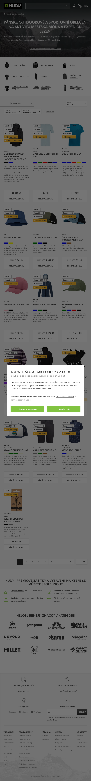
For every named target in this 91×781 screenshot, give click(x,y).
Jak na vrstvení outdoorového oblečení (45, 48)
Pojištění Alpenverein (62, 736)
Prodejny (80, 736)
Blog (5, 764)
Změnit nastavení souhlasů (28, 768)
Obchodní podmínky (25, 743)
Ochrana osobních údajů (21, 400)
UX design (34, 776)
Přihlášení (74, 6)
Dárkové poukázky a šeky (63, 750)
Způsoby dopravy (24, 753)
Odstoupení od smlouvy (26, 746)
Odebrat (19, 111)
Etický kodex (8, 739)
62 (71, 561)
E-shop (79, 739)
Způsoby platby (24, 757)
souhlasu (54, 720)
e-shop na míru (44, 776)
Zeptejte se (45, 739)
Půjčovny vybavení (61, 739)
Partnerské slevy (24, 739)
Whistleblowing (9, 743)
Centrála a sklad (82, 743)
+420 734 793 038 (69, 685)
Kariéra (6, 757)
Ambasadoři (8, 750)
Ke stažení (45, 736)
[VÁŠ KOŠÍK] (79, 6)
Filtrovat (17, 103)
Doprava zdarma (17, 590)
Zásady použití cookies (65, 396)
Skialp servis (59, 743)
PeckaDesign (56, 776)
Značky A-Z (7, 746)
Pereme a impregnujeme (63, 746)
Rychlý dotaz (81, 746)
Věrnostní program (25, 736)
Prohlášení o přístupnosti (27, 764)
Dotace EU (7, 760)
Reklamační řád (24, 750)
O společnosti (8, 736)
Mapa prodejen (24, 691)
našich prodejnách (18, 601)
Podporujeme (8, 753)
